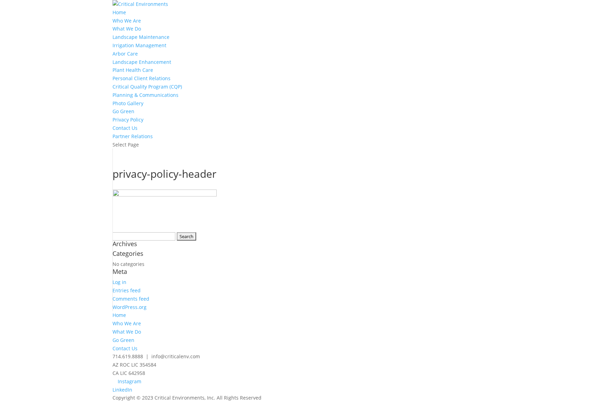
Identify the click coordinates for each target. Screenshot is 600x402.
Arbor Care (125, 53)
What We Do (126, 28)
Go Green (123, 111)
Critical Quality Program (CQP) (147, 86)
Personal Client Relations (141, 78)
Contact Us (125, 128)
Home (119, 12)
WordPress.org (129, 307)
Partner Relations (132, 136)
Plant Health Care (132, 70)
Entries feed (126, 290)
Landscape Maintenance (140, 37)
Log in (119, 282)
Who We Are (126, 20)
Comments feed (130, 298)
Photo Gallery (127, 103)
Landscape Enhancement (141, 62)
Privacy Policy (127, 119)
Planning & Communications (145, 95)
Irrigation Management (139, 45)
